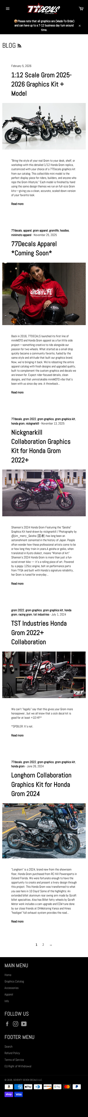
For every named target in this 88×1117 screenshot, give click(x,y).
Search (8, 1046)
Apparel (9, 994)
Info (7, 1001)
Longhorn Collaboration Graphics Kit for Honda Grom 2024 (41, 784)
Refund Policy (12, 1053)
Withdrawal (44, 1106)
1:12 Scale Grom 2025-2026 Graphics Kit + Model (41, 84)
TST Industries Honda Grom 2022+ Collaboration (39, 632)
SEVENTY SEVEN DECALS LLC (27, 1079)
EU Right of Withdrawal (18, 1066)
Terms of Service (14, 1060)
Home (8, 975)
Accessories (12, 988)
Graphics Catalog (14, 981)
